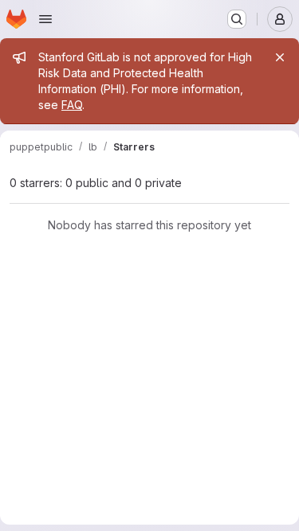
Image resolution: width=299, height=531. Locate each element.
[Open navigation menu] (45, 19)
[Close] (279, 57)
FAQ (71, 104)
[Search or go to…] (236, 19)
